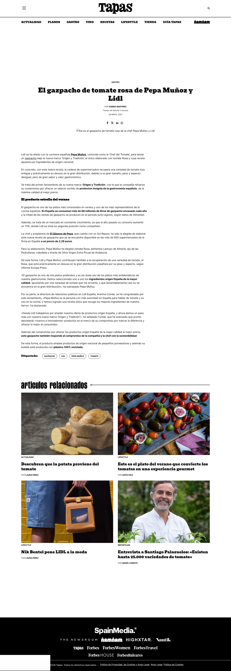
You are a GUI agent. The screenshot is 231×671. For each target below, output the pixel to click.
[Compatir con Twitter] (112, 123)
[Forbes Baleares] (130, 655)
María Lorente (130, 563)
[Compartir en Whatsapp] (122, 123)
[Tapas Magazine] (78, 648)
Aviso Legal (156, 664)
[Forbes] (93, 648)
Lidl (63, 356)
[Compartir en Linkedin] (117, 123)
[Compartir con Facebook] (107, 123)
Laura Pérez (32, 475)
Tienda (150, 22)
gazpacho (30, 158)
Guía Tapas (172, 22)
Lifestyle (129, 22)
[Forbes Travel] (116, 648)
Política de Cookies (173, 664)
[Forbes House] (101, 655)
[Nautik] (163, 639)
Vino (90, 22)
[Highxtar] (139, 639)
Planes (54, 22)
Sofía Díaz (127, 475)
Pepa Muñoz (78, 356)
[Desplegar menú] (24, 8)
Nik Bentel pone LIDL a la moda (54, 552)
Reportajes (124, 545)
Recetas (107, 22)
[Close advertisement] (47, 658)
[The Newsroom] (79, 639)
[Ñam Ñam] (112, 639)
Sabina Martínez (117, 106)
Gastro (73, 22)
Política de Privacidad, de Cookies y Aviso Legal (125, 664)
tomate (94, 356)
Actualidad (31, 22)
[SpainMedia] (115, 631)
